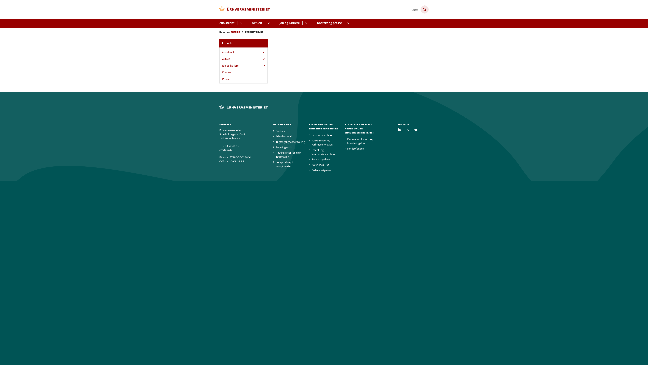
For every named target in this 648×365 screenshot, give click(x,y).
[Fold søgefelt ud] (425, 9)
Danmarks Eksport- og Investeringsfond (360, 141)
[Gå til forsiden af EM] (244, 9)
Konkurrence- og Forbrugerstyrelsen (322, 142)
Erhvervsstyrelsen (322, 135)
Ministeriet (227, 23)
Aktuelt (257, 23)
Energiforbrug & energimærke (284, 164)
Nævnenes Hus (320, 164)
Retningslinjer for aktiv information (288, 154)
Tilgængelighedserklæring (289, 141)
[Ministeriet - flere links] (240, 23)
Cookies (280, 131)
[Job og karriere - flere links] (305, 23)
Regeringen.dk (284, 147)
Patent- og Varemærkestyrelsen (323, 152)
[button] (263, 52)
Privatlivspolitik (284, 136)
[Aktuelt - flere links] (268, 23)
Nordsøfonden (355, 148)
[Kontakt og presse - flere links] (348, 23)
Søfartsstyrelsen (321, 159)
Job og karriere (289, 23)
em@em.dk (225, 150)
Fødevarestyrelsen (322, 170)
